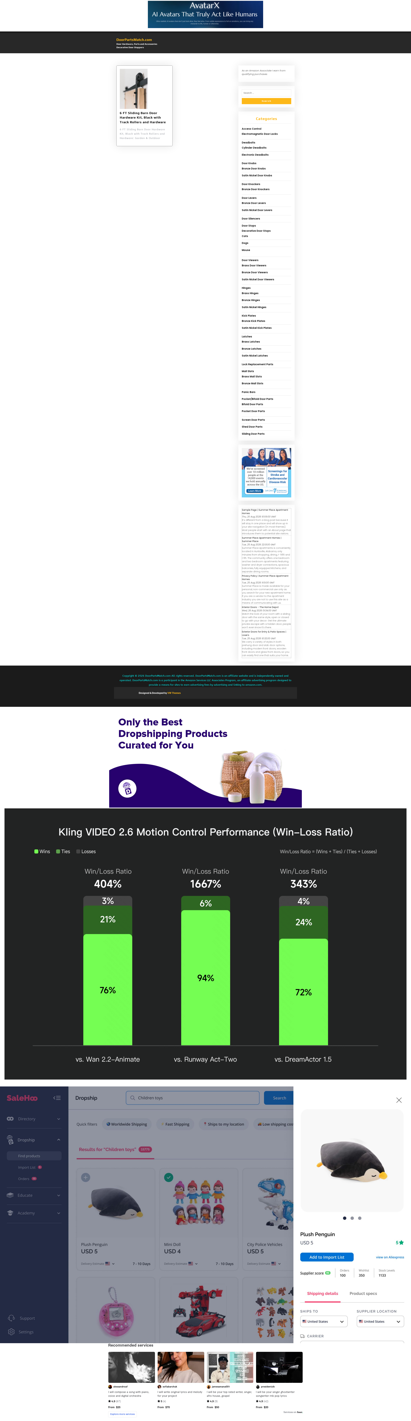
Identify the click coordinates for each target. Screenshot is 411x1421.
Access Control (251, 128)
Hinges (246, 288)
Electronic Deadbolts (255, 154)
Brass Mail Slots (252, 376)
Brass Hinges (250, 293)
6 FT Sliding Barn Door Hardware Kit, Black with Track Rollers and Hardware (143, 117)
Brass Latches (251, 341)
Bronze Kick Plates (253, 321)
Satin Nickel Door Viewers (258, 279)
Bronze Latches (251, 348)
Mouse (246, 250)
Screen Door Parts (253, 420)
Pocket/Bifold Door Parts (257, 399)
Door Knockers (251, 184)
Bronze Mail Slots (252, 383)
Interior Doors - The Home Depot (260, 607)
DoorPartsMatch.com (134, 40)
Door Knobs (249, 163)
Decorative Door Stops (256, 231)
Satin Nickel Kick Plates (257, 328)
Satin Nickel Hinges (254, 307)
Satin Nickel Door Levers (257, 210)
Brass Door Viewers (254, 265)
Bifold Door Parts (252, 404)
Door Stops (249, 225)
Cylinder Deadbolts (254, 147)
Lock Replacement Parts (257, 364)
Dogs (245, 243)
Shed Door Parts (252, 426)
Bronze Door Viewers (255, 272)
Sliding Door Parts (253, 433)
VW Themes (174, 693)
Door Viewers (250, 260)
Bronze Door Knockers (256, 189)
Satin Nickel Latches (255, 355)
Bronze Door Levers (254, 203)
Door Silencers (251, 218)
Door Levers (249, 198)
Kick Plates (249, 315)
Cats (245, 236)
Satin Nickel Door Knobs (257, 175)
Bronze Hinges (251, 300)
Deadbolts (248, 142)
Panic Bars (248, 392)
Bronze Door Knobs (254, 168)
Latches (247, 336)
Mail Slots (248, 371)
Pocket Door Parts (253, 411)
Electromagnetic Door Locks (260, 134)
